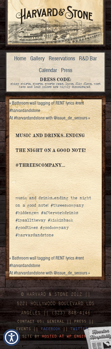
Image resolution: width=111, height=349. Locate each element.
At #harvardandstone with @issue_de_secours (49, 118)
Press (66, 70)
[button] (11, 337)
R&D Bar (88, 58)
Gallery (37, 58)
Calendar (48, 70)
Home (20, 58)
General (55, 321)
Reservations (62, 58)
